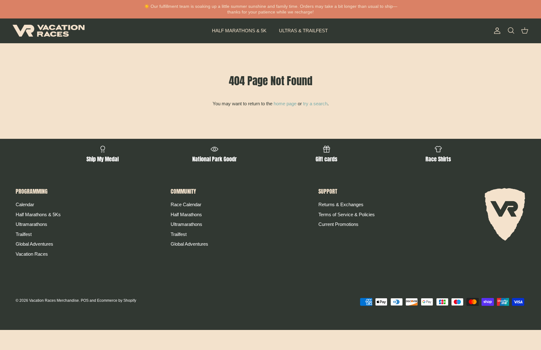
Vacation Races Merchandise (54, 300)
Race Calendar (186, 204)
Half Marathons (186, 214)
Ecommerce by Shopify (116, 300)
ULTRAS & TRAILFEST (303, 30)
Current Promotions (338, 224)
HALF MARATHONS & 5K (239, 30)
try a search (315, 103)
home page (285, 103)
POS (85, 300)
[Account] (496, 30)
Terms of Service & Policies (346, 214)
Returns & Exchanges (340, 204)
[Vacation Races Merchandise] (49, 31)
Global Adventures (34, 244)
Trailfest (24, 234)
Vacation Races (32, 254)
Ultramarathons (31, 224)
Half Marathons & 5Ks (38, 214)
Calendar (25, 204)
